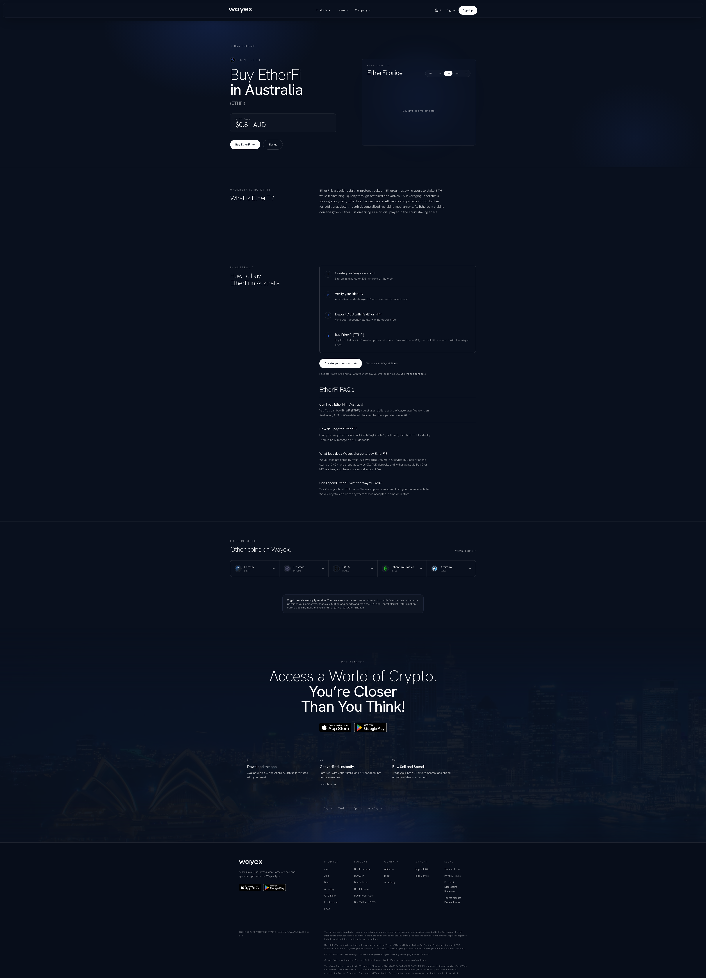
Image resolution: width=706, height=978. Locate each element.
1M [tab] (448, 73)
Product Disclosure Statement (450, 887)
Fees (327, 908)
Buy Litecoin (361, 889)
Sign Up (468, 10)
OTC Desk (330, 895)
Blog (386, 875)
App (356, 808)
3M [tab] (457, 73)
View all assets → (465, 550)
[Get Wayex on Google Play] (370, 727)
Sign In (451, 10)
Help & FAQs (421, 869)
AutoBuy (373, 808)
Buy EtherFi (243, 144)
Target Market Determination (346, 607)
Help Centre (421, 875)
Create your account (338, 363)
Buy (326, 808)
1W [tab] (439, 73)
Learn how (326, 784)
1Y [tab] (465, 73)
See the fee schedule (413, 373)
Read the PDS (315, 607)
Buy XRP (359, 875)
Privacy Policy (452, 875)
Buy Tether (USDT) (364, 902)
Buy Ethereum (362, 869)
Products (321, 10)
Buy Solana (361, 882)
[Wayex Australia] (240, 10)
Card (341, 808)
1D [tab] (430, 73)
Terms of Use (452, 869)
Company (361, 10)
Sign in (394, 363)
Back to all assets (244, 46)
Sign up (272, 144)
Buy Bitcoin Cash (364, 895)
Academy (389, 882)
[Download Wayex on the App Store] (335, 727)
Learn (341, 10)
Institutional (331, 902)
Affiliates (389, 869)
